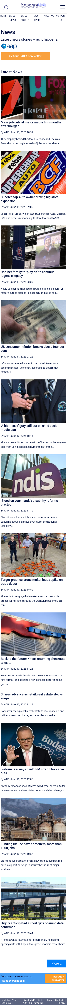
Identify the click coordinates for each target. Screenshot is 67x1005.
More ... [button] (56, 963)
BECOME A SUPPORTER (58, 979)
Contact (59, 1000)
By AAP (5, 132)
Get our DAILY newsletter (25, 56)
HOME (3, 16)
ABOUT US (49, 16)
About (50, 1000)
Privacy (61, 1003)
